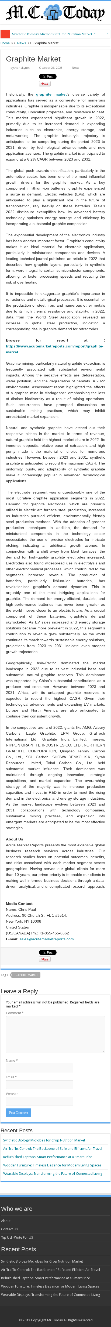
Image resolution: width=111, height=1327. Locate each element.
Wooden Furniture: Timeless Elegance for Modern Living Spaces (52, 1165)
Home (5, 43)
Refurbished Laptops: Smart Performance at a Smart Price (47, 1157)
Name (12, 1060)
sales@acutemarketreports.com (46, 939)
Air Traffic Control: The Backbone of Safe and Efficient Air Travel (60, 34)
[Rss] (48, 1314)
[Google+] (53, 1314)
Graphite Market (26, 975)
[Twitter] (63, 1314)
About (6, 1221)
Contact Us (9, 1229)
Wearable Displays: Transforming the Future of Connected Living (52, 1174)
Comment (15, 1013)
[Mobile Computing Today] (55, 11)
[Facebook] (58, 1314)
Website (12, 1094)
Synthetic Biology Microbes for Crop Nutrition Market (44, 1140)
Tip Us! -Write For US (17, 1237)
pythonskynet (20, 68)
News (21, 43)
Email (11, 1077)
